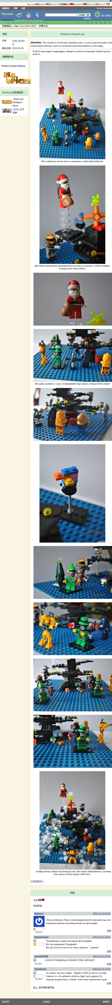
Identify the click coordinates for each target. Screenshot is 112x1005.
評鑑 (15, 8)
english (42, 4)
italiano (91, 4)
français (54, 4)
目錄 (23, 8)
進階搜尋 (87, 19)
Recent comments (104, 8)
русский (31, 4)
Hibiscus (38, 913)
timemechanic (41, 937)
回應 (109, 931)
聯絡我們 (106, 1002)
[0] (43, 900)
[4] (39, 900)
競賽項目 (5, 8)
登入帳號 (106, 15)
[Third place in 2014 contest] (34, 929)
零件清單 (37, 15)
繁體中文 (66, 4)
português (79, 4)
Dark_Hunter (18, 40)
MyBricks (21, 66)
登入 (35, 987)
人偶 (28, 15)
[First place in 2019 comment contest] (34, 944)
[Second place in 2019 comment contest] (34, 976)
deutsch (102, 4)
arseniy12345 (41, 956)
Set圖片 (19, 15)
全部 (35, 900)
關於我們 (5, 1002)
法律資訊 (46, 1002)
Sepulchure (40, 969)
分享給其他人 (37, 881)
